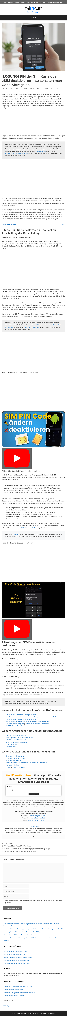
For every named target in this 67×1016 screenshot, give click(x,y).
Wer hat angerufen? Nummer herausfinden (43, 717)
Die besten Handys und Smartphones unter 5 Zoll (19, 993)
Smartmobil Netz (11, 744)
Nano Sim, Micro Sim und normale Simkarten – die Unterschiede (27, 763)
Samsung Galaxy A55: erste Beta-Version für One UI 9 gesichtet (24, 932)
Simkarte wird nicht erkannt (15, 756)
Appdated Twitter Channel (36, 820)
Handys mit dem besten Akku (13, 990)
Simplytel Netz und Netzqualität (16, 742)
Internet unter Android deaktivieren (14, 954)
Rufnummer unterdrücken (14, 721)
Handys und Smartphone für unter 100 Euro (17, 987)
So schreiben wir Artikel (32, 2)
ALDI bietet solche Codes (28, 528)
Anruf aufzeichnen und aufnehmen (17, 717)
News (61, 2)
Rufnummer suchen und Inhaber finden (36, 721)
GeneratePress (50, 1013)
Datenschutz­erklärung (53, 2)
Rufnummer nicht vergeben (15, 724)
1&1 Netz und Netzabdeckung (16, 735)
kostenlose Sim (10, 153)
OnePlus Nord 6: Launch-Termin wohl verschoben (20, 851)
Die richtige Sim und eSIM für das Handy (16, 963)
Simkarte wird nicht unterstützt (16, 758)
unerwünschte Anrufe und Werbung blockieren (21, 715)
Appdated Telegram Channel (37, 816)
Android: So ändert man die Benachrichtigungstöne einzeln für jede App (27, 849)
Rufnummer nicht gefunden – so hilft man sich (21, 719)
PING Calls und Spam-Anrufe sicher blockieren (21, 726)
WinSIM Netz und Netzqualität (16, 740)
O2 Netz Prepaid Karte (32, 327)
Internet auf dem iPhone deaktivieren (15, 951)
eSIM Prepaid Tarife (19, 767)
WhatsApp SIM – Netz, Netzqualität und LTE (21, 737)
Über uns (17, 2)
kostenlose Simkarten (13, 765)
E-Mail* (9, 786)
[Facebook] (33, 837)
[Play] (17, 458)
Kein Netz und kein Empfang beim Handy (16, 960)
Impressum (43, 2)
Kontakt (23, 2)
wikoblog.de (7, 1006)
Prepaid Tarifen (41, 151)
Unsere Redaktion (8, 2)
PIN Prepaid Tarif (9, 846)
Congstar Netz (11, 746)
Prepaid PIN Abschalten (23, 846)
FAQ (5, 843)
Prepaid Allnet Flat (22, 153)
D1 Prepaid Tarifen (42, 325)
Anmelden (33, 794)
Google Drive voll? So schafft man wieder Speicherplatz (21, 935)
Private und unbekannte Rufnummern (37, 724)
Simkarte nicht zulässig (13, 760)
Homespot (15, 534)
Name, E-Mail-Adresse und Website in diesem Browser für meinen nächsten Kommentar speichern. (33, 902)
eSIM (8, 767)
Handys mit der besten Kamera (13, 996)
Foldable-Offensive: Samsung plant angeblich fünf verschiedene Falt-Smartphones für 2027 (33, 929)
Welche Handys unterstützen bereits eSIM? (17, 957)
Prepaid (10, 843)
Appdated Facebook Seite (37, 818)
